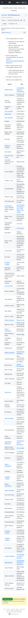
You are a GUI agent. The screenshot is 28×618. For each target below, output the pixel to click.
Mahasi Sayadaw (9, 320)
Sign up (24, 2)
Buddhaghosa (8, 562)
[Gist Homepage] (9, 2)
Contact (11, 610)
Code (5, 23)
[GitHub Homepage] (9, 614)
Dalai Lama (8, 392)
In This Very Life (21, 228)
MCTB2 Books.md (14, 15)
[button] (21, 20)
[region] (14, 314)
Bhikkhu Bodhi (9, 89)
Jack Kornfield (9, 111)
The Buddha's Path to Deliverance (20, 442)
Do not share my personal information (14, 611)
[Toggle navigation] (2, 2)
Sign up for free (7, 599)
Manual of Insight (21, 320)
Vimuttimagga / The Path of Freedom (21, 556)
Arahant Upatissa (9, 556)
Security (13, 609)
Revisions (13, 23)
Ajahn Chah (8, 114)
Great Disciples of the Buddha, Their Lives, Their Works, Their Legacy (22, 208)
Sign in (18, 2)
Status (17, 609)
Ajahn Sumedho (9, 418)
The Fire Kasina (21, 448)
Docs (8, 610)
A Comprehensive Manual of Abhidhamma (22, 89)
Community (22, 609)
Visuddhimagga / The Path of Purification (21, 562)
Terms (4, 609)
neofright (4, 15)
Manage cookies (17, 610)
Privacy (8, 609)
